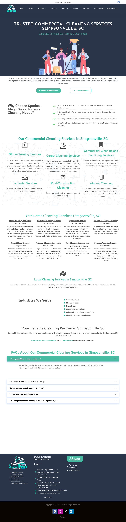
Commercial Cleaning (17, 472)
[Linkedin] (71, 511)
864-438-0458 (68, 340)
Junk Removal (15, 479)
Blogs (64, 8)
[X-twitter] (65, 511)
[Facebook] (118, 2)
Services (41, 8)
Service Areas (99, 8)
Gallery (75, 8)
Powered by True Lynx (63, 520)
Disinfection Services (17, 477)
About (31, 8)
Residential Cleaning (16, 474)
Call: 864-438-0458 (112, 8)
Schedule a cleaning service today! (43, 340)
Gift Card (86, 8)
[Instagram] (60, 511)
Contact (54, 8)
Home (22, 8)
